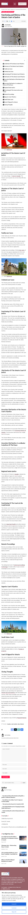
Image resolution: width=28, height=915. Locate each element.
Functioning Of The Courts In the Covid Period (12, 91)
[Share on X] (7, 21)
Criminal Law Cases (8, 71)
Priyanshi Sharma (21, 717)
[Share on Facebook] (5, 21)
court (12, 724)
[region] (14, 902)
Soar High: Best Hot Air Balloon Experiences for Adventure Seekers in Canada (9, 838)
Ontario (22, 724)
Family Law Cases (8, 69)
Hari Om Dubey (8, 24)
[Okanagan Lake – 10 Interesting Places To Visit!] (23, 847)
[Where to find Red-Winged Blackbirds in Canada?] (23, 861)
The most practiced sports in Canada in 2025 (13, 804)
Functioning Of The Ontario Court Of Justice (14, 74)
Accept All (14, 904)
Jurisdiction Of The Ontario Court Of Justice (14, 63)
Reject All (14, 911)
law (19, 724)
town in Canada (16, 176)
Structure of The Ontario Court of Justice (13, 66)
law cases (21, 250)
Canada (4, 11)
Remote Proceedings (9, 94)
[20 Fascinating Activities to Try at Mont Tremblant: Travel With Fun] (23, 854)
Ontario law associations (8, 692)
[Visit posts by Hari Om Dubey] (2, 735)
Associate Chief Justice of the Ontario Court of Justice (14, 80)
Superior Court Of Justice (10, 97)
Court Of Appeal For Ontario (11, 102)
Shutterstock (9, 149)
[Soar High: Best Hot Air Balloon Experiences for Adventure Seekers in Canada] (23, 838)
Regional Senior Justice (9, 87)
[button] (14, 4)
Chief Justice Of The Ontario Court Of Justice (14, 76)
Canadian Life (10, 11)
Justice (15, 724)
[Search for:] (12, 782)
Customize (14, 908)
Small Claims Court (9, 99)
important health (11, 524)
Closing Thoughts (9, 104)
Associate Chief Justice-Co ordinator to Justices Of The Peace (12, 84)
